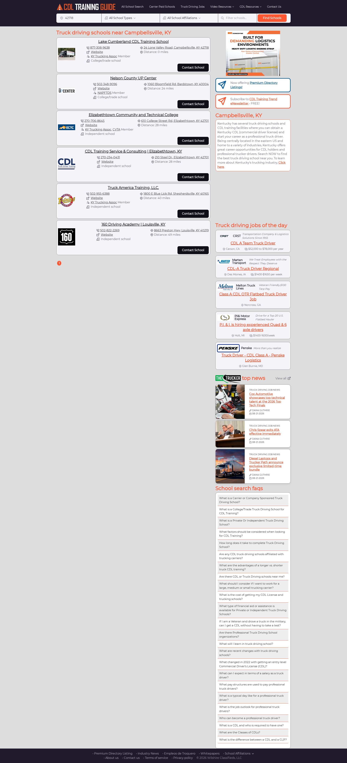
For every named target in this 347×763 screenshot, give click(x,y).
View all (280, 378)
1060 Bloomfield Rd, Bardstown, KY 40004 (178, 84)
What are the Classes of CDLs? (239, 732)
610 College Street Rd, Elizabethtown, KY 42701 (175, 121)
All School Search (132, 6)
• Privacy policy (182, 758)
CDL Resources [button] (249, 6)
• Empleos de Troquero (178, 753)
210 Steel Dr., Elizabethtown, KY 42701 (182, 157)
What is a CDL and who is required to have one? (251, 725)
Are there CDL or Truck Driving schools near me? (252, 576)
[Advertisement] (253, 196)
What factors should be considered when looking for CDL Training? (252, 534)
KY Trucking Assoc (104, 56)
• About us (111, 758)
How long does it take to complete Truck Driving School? (251, 545)
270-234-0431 (110, 157)
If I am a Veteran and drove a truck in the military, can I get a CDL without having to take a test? (252, 623)
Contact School (193, 67)
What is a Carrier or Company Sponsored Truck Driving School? (250, 500)
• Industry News (147, 753)
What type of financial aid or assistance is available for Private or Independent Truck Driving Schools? (252, 610)
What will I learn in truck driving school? (246, 644)
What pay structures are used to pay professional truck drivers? (252, 686)
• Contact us (131, 758)
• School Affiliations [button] (236, 753)
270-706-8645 (94, 121)
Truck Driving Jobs (193, 6)
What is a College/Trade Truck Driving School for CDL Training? (251, 511)
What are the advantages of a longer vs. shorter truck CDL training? (251, 567)
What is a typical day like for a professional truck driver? (251, 698)
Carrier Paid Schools (162, 6)
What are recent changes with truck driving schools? (248, 653)
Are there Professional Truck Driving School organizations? (248, 634)
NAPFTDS (105, 93)
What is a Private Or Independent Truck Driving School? (251, 522)
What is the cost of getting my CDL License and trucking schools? (251, 597)
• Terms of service (155, 758)
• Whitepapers (209, 753)
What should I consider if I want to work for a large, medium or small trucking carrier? (249, 585)
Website (97, 52)
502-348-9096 (107, 84)
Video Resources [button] (220, 6)
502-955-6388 (100, 193)
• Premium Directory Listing (112, 753)
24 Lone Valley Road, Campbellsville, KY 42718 (176, 47)
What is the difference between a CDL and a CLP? (253, 739)
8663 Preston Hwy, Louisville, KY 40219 (181, 230)
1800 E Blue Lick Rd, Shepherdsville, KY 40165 (176, 193)
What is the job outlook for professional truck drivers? (249, 709)
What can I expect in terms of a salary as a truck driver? (251, 675)
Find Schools (272, 18)
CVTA (116, 129)
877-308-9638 (100, 47)
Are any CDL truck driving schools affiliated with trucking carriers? (251, 556)
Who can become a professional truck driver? (249, 718)
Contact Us (274, 6)
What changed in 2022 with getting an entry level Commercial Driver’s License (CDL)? (252, 664)
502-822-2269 (109, 230)
